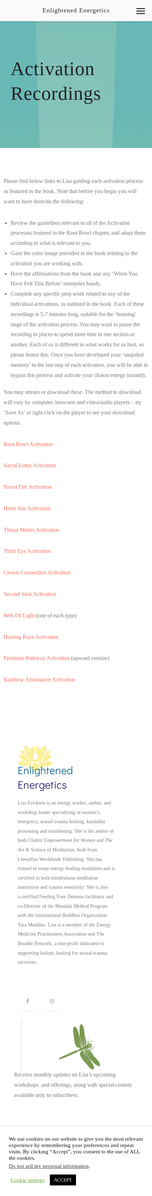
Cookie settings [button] (28, 1180)
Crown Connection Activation (37, 572)
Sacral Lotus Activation (30, 465)
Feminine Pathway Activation (37, 658)
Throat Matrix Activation (31, 530)
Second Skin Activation (30, 594)
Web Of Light (19, 615)
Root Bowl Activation (28, 444)
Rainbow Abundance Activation (39, 680)
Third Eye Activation (27, 551)
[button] (140, 11)
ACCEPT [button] (63, 1180)
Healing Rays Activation (31, 637)
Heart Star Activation (27, 508)
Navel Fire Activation (28, 487)
